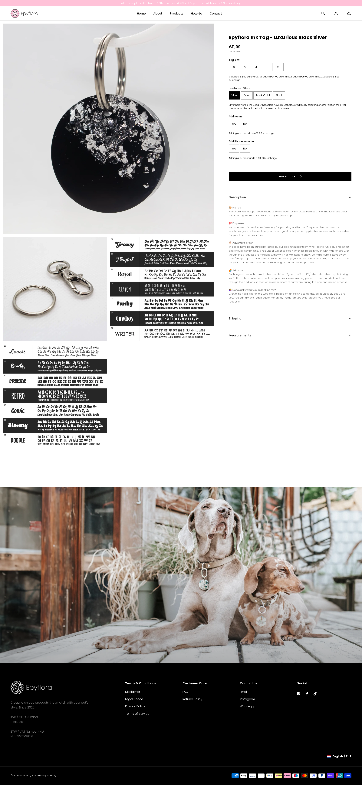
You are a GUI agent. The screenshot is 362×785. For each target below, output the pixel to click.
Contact (216, 13)
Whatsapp (247, 706)
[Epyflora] (24, 13)
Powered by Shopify (43, 775)
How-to (196, 13)
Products (176, 13)
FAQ (185, 692)
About (157, 13)
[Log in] (336, 13)
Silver (234, 95)
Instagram (247, 699)
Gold (247, 95)
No (245, 124)
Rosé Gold (263, 95)
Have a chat (20, 657)
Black (279, 95)
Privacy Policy (135, 706)
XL (278, 67)
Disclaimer (132, 692)
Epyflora (25, 775)
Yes (234, 124)
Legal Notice (134, 699)
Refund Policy (192, 699)
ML (256, 67)
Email (243, 692)
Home (141, 13)
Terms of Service (137, 713)
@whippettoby (299, 247)
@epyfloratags (306, 298)
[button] (323, 13)
